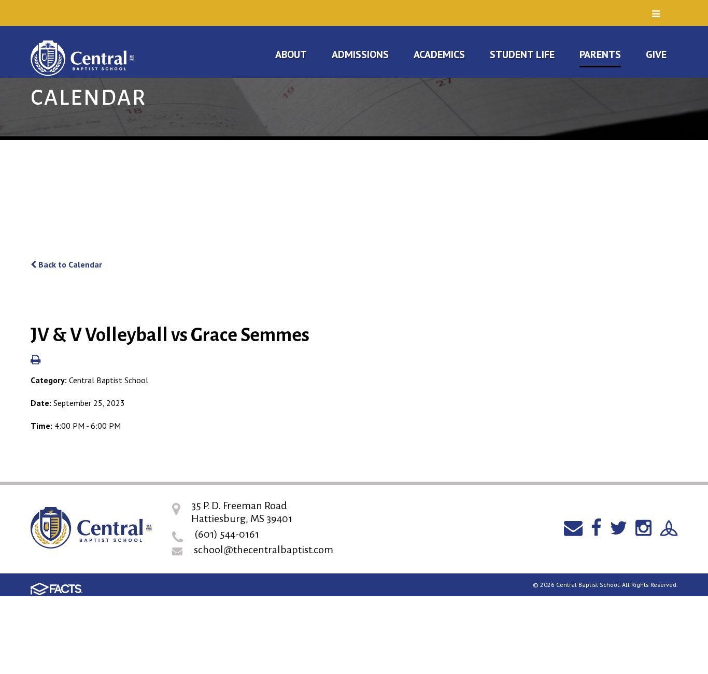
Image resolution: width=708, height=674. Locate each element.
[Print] (35, 360)
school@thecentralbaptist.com (263, 549)
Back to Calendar (69, 264)
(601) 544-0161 (226, 534)
